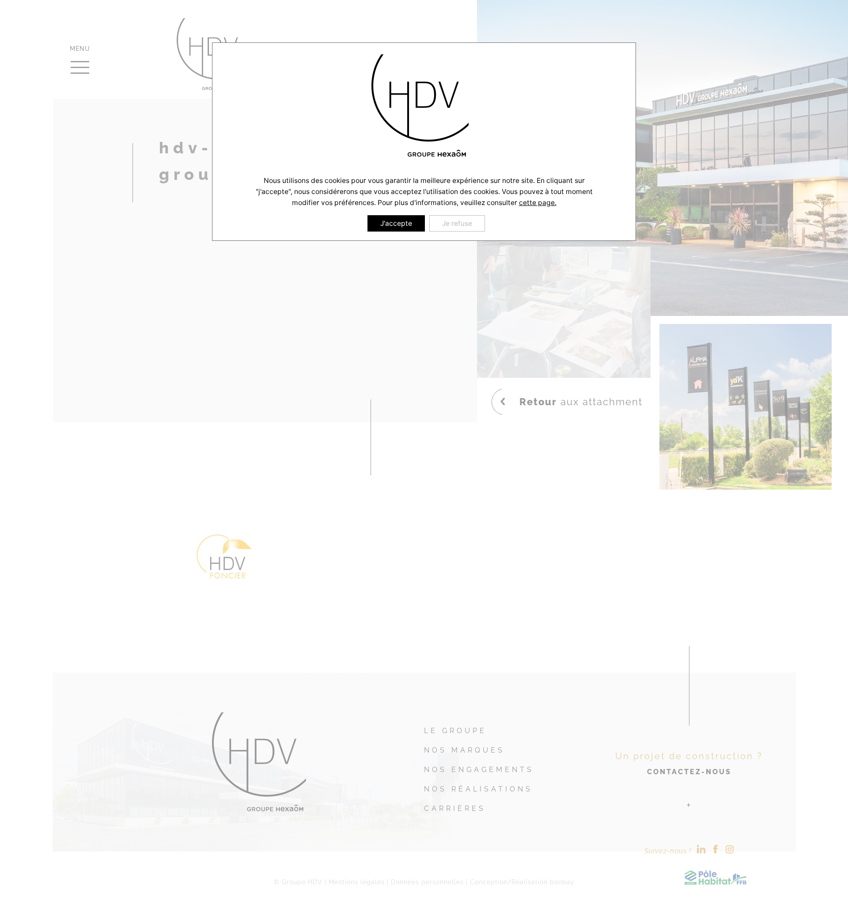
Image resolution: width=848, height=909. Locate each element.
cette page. (537, 202)
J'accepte (396, 223)
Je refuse (457, 223)
